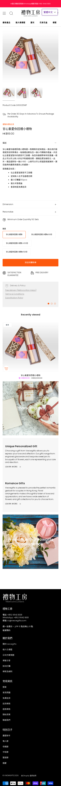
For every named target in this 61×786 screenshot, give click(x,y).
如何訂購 (6, 666)
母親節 (5, 746)
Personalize (8, 212)
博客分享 (6, 660)
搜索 (5, 687)
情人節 (5, 741)
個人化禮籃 (7, 649)
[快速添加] (6, 368)
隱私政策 (6, 714)
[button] (50, 12)
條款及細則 (7, 671)
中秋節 (5, 752)
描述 (5, 143)
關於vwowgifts (9, 644)
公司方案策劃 (8, 655)
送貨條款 (6, 703)
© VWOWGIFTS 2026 (11, 775)
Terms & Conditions (14, 294)
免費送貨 (6, 698)
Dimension (8, 204)
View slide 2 (52, 303)
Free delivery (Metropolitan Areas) (20, 290)
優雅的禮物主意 (8, 124)
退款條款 (6, 709)
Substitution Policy (14, 297)
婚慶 (5, 763)
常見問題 (6, 692)
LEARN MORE (11, 467)
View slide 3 (55, 303)
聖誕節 (5, 757)
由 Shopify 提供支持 (28, 775)
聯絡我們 (6, 720)
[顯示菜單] (4, 13)
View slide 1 (48, 303)
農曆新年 (6, 735)
